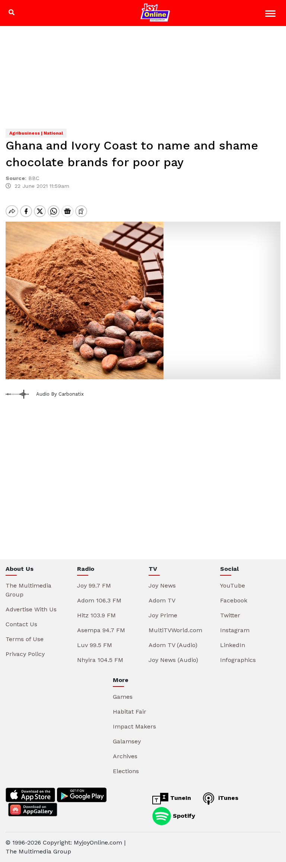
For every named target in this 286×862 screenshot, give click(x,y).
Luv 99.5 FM (94, 645)
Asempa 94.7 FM (101, 630)
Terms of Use (25, 639)
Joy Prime (163, 615)
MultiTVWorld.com (175, 630)
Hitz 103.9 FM (96, 615)
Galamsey (127, 741)
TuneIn (179, 797)
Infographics (238, 659)
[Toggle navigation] (271, 14)
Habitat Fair (129, 711)
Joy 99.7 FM (94, 585)
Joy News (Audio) (173, 659)
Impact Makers (134, 726)
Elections (126, 771)
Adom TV (162, 600)
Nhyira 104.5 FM (100, 659)
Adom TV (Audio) (173, 645)
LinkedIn (232, 645)
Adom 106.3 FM (99, 600)
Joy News (162, 585)
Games (123, 696)
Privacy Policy (25, 653)
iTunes (227, 797)
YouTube (232, 585)
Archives (125, 756)
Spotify (183, 815)
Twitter (230, 615)
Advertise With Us (31, 609)
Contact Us (21, 624)
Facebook (233, 600)
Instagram (235, 630)
